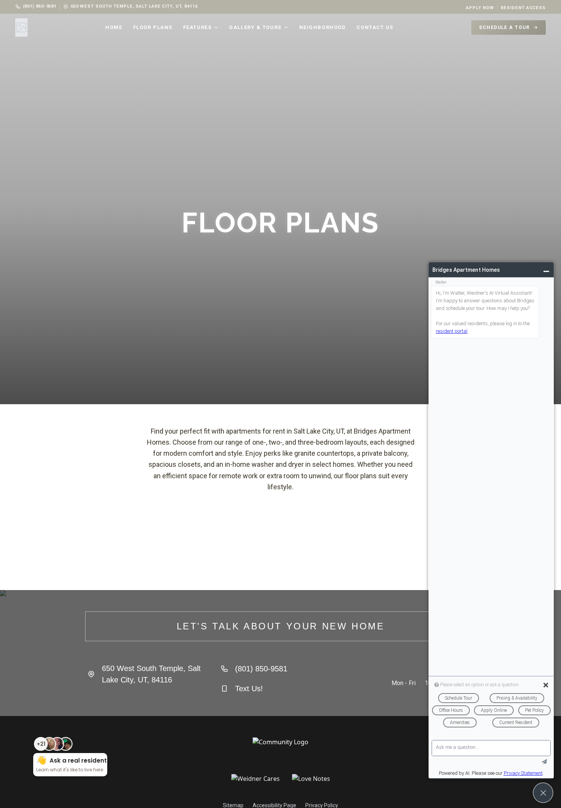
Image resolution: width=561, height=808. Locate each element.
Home (113, 27)
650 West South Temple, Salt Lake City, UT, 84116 (134, 6)
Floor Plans (152, 27)
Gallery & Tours (255, 27)
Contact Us (374, 27)
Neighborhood (322, 27)
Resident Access (523, 7)
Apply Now (480, 7)
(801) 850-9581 (39, 6)
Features (197, 27)
